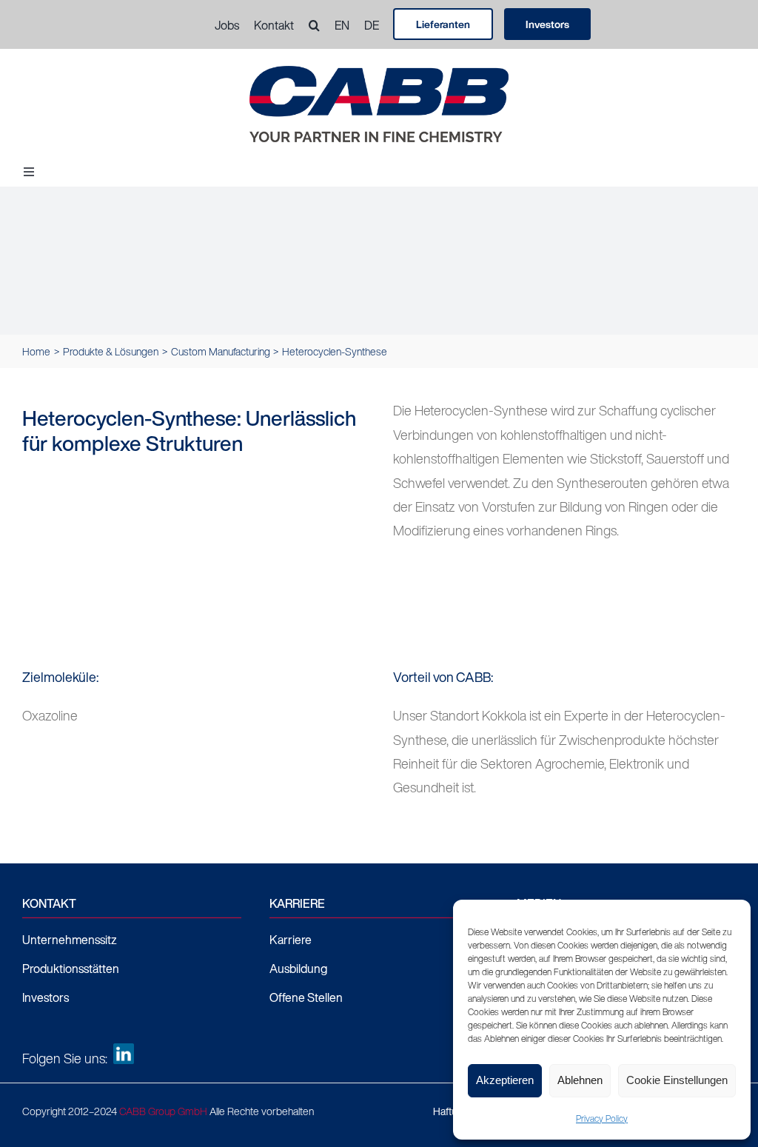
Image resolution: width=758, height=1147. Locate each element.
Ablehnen (580, 1080)
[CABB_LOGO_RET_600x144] (379, 72)
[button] (307, 25)
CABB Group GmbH (163, 1111)
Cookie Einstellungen (677, 1080)
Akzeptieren (505, 1080)
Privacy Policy (602, 1118)
